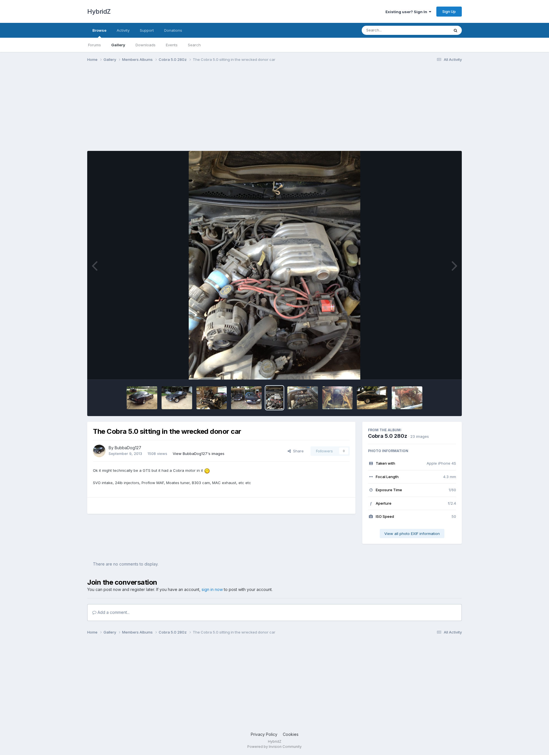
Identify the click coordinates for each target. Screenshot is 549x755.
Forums (94, 45)
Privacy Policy (264, 734)
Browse (99, 30)
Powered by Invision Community (274, 746)
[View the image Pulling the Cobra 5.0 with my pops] (211, 397)
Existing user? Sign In (407, 11)
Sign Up (449, 11)
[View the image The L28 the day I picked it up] (302, 397)
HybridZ (99, 11)
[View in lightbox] (274, 265)
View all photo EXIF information (412, 533)
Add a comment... (113, 612)
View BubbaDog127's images (198, 453)
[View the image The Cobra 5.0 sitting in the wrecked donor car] (274, 397)
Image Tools (438, 369)
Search (194, 45)
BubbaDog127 (128, 447)
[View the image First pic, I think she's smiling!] (177, 397)
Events (172, 45)
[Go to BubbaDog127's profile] (99, 451)
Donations (173, 30)
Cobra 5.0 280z (387, 436)
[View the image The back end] (142, 397)
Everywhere (431, 30)
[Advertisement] (191, 111)
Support (147, 30)
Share (297, 451)
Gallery (118, 45)
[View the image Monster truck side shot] (372, 397)
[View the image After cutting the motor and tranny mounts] (337, 397)
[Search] (455, 30)
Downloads (146, 45)
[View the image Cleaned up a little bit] (407, 397)
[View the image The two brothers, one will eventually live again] (246, 397)
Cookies (291, 734)
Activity (123, 30)
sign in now (212, 589)
